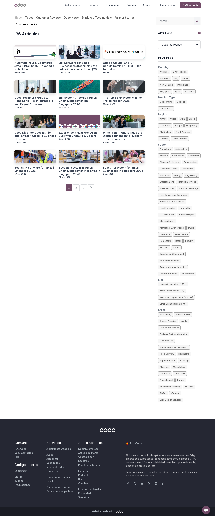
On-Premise (166, 108)
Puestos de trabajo (89, 464)
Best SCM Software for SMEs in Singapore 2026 (34, 169)
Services (164, 247)
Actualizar (52, 458)
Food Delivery (167, 354)
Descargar (20, 470)
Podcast (83, 475)
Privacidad (84, 493)
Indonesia (165, 78)
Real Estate (165, 241)
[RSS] (199, 33)
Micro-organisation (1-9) (172, 290)
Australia (164, 72)
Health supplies (167, 208)
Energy (177, 175)
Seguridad (84, 497)
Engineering (191, 175)
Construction (190, 162)
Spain (177, 91)
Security (189, 241)
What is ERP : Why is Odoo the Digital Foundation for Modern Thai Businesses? (122, 136)
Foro (16, 456)
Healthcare (183, 354)
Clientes (83, 483)
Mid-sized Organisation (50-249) (176, 297)
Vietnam (175, 393)
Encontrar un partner (58, 487)
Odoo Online (166, 102)
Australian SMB (183, 314)
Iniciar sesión (168, 5)
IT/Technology (167, 214)
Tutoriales (20, 448)
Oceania (164, 138)
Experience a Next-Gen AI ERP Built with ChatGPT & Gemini (78, 134)
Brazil (192, 119)
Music (191, 228)
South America (180, 138)
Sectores (93, 5)
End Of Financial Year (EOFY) (174, 347)
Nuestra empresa (88, 448)
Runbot (18, 480)
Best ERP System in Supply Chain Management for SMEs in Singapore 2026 (79, 171)
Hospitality (185, 208)
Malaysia (164, 367)
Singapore (165, 91)
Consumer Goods (169, 168)
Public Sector (181, 234)
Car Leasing (178, 155)
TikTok (163, 393)
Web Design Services (170, 400)
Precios (131, 5)
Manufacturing (167, 221)
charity (183, 321)
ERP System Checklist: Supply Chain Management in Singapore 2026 (78, 101)
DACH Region (180, 72)
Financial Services (187, 182)
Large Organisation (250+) (173, 284)
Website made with (103, 511)
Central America (168, 321)
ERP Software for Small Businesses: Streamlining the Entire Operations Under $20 (78, 66)
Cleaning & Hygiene (169, 162)
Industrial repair (186, 214)
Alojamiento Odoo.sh (58, 448)
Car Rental (193, 155)
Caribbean (165, 125)
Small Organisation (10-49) (173, 304)
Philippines (182, 85)
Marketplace (179, 367)
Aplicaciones (72, 5)
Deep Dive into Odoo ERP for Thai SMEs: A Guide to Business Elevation (35, 136)
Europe (178, 125)
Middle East (165, 132)
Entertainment (167, 182)
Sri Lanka (189, 91)
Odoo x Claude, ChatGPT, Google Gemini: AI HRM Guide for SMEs (122, 66)
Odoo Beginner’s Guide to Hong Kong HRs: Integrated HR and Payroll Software (34, 101)
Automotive (181, 149)
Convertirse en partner (59, 491)
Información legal (88, 489)
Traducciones (22, 484)
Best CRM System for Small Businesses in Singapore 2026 (123, 169)
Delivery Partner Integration (173, 334)
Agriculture (165, 149)
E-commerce (166, 340)
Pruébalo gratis (190, 5)
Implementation (167, 360)
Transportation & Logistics (173, 267)
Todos (29, 17)
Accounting (165, 314)
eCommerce (188, 273)
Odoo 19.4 (165, 373)
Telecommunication (170, 260)
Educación (52, 471)
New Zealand (166, 85)
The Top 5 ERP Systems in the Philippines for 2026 (122, 99)
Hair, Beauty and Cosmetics (173, 195)
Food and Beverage (189, 188)
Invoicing (184, 360)
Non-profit (165, 234)
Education (165, 175)
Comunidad (112, 5)
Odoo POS (180, 373)
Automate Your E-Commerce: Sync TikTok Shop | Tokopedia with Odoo (34, 66)
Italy (176, 78)
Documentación (23, 452)
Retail (178, 241)
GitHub (18, 476)
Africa (173, 119)
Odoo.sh (181, 102)
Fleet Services (167, 188)
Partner (181, 380)
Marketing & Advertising (172, 228)
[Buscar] (197, 21)
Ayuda (146, 5)
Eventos (83, 471)
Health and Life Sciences (172, 201)
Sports (176, 247)
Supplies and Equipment (172, 254)
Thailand (189, 386)
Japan (185, 78)
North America (183, 132)
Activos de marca (88, 452)
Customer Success (169, 327)
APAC (163, 119)
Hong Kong (191, 125)
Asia (182, 119)
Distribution (187, 168)
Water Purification (169, 273)
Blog (80, 479)
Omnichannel (166, 380)
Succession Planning (170, 386)
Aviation (164, 155)
